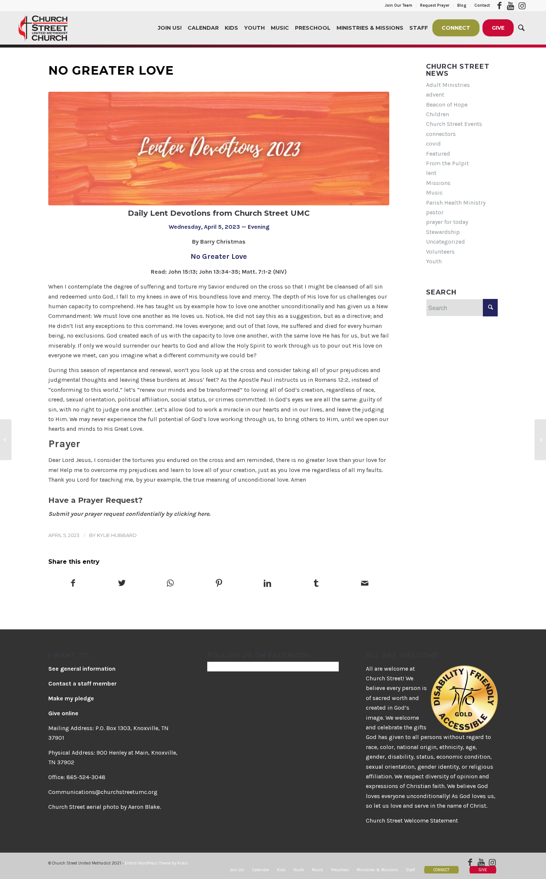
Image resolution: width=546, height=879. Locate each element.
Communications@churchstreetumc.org (102, 791)
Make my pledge (71, 698)
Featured (438, 153)
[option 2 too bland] (218, 148)
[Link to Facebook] (499, 5)
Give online (63, 713)
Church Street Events (454, 123)
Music (434, 192)
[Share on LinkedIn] (267, 584)
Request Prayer (434, 5)
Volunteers (440, 251)
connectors (441, 133)
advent (435, 94)
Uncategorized (445, 241)
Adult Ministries (448, 84)
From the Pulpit (447, 163)
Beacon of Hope (447, 104)
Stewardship (443, 231)
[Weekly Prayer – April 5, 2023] (540, 439)
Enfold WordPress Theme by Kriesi (156, 863)
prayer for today (447, 221)
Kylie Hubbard (117, 535)
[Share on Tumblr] (316, 584)
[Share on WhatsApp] (170, 584)
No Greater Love (111, 70)
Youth (434, 261)
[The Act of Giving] (6, 439)
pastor (434, 212)
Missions (438, 182)
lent (431, 172)
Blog (462, 5)
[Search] (521, 28)
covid (433, 143)
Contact (482, 5)
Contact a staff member (82, 683)
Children (437, 114)
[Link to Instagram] (521, 5)
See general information (82, 668)
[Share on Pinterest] (219, 584)
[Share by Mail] (365, 584)
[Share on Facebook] (73, 584)
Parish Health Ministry (455, 202)
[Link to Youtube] (510, 5)
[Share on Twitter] (122, 584)
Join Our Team (398, 5)
